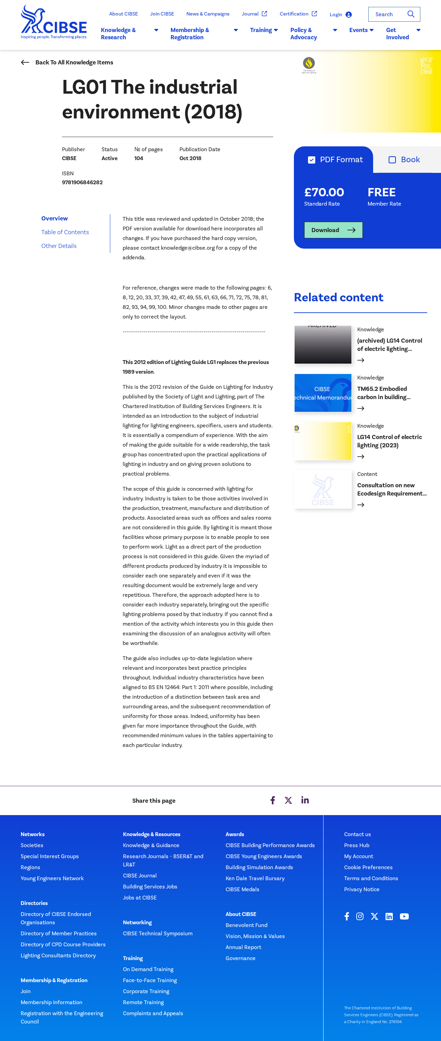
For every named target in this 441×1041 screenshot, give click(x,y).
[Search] (411, 14)
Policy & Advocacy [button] (303, 33)
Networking (137, 922)
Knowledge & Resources (152, 834)
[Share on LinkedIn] (305, 800)
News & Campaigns (207, 14)
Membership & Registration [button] (190, 33)
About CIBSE (123, 14)
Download (325, 230)
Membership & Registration (54, 980)
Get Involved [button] (397, 33)
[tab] (333, 159)
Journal (250, 14)
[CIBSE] (54, 27)
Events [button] (358, 30)
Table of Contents (65, 232)
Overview (54, 218)
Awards (235, 834)
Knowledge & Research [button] (118, 33)
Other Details (58, 245)
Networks (33, 834)
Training (133, 958)
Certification (294, 14)
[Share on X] (288, 800)
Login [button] (336, 14)
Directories (34, 903)
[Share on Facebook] (272, 800)
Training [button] (261, 30)
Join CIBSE (162, 14)
